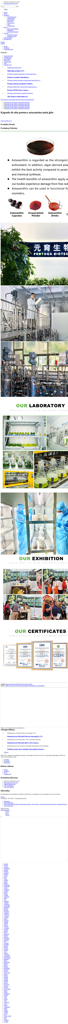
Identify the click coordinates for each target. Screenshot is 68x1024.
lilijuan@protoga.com (9, 784)
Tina (8, 811)
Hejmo (6, 12)
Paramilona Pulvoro (62, 804)
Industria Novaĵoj (11, 36)
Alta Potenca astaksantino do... (17, 96)
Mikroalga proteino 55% (15, 71)
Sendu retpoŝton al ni (6, 121)
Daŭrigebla (10, 30)
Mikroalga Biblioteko (12, 29)
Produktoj (6, 15)
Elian (8, 815)
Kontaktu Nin (7, 39)
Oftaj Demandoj (8, 37)
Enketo (2, 797)
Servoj (5, 27)
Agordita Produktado (12, 32)
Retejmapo (7, 801)
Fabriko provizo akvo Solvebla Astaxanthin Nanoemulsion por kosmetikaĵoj (25, 685)
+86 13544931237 (9, 785)
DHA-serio (10, 21)
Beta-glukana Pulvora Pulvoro (48, 804)
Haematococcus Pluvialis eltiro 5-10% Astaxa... (23, 743)
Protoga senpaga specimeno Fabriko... (20, 83)
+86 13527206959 (9, 787)
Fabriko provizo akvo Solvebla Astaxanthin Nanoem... (26, 749)
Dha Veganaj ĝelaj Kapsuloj (11, 804)
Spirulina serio (11, 26)
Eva (8, 813)
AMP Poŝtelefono (8, 802)
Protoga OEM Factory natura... (18, 90)
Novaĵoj (6, 33)
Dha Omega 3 (35, 804)
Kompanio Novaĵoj (12, 34)
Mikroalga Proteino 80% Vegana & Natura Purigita (19, 684)
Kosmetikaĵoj (10, 20)
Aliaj (8, 24)
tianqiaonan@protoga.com (11, 3)
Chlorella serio (11, 18)
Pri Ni (5, 14)
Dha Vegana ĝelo (8, 805)
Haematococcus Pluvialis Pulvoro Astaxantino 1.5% (25, 736)
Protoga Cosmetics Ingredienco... (18, 77)
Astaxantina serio (11, 17)
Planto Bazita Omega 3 (25, 804)
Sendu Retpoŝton (5, 810)
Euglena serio (10, 23)
